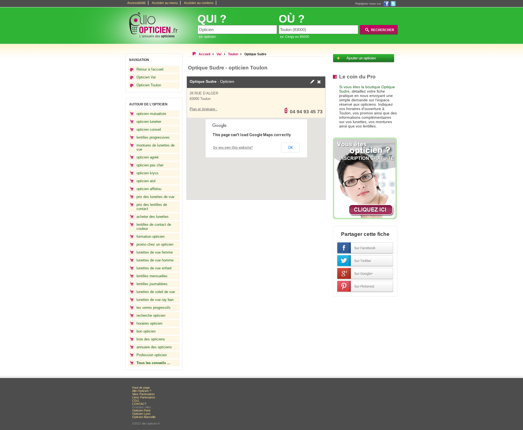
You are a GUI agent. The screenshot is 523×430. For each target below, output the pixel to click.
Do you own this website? (233, 148)
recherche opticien (150, 315)
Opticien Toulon (148, 85)
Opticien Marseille (144, 417)
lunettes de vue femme (154, 252)
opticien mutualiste (151, 114)
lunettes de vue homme (155, 260)
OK (290, 147)
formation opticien (150, 236)
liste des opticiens (150, 339)
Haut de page (141, 387)
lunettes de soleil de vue (155, 292)
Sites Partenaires (143, 394)
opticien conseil (148, 129)
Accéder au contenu (199, 3)
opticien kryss (147, 173)
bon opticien (146, 331)
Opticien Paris (141, 410)
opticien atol (146, 181)
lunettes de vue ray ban (155, 300)
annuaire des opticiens (154, 347)
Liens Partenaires (143, 397)
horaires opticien (149, 323)
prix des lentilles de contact (151, 207)
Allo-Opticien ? (141, 390)
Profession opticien (151, 355)
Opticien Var (146, 77)
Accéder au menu (165, 3)
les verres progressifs (153, 308)
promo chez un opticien (154, 244)
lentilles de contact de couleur (153, 226)
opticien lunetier (148, 122)
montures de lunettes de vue (155, 147)
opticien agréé (147, 157)
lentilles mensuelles (152, 276)
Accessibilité (136, 3)
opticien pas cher (149, 165)
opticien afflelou (148, 189)
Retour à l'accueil (149, 69)
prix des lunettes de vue (155, 197)
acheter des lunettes (152, 217)
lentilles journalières (152, 284)
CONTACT (139, 403)
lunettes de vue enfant (154, 268)
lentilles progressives (153, 137)
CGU (135, 400)
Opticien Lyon (141, 413)
